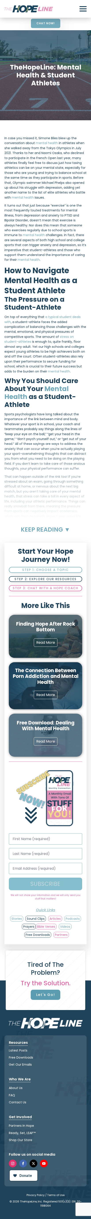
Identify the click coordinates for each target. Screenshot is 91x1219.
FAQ (12, 1095)
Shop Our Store (20, 1140)
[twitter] (33, 1163)
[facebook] (23, 1163)
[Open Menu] (83, 8)
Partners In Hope (21, 1125)
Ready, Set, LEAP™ (22, 1133)
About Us (16, 1088)
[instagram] (13, 1163)
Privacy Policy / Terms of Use (45, 1195)
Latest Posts (18, 1050)
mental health (47, 143)
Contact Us (17, 1102)
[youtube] (44, 1163)
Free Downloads (21, 1057)
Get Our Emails (20, 1064)
